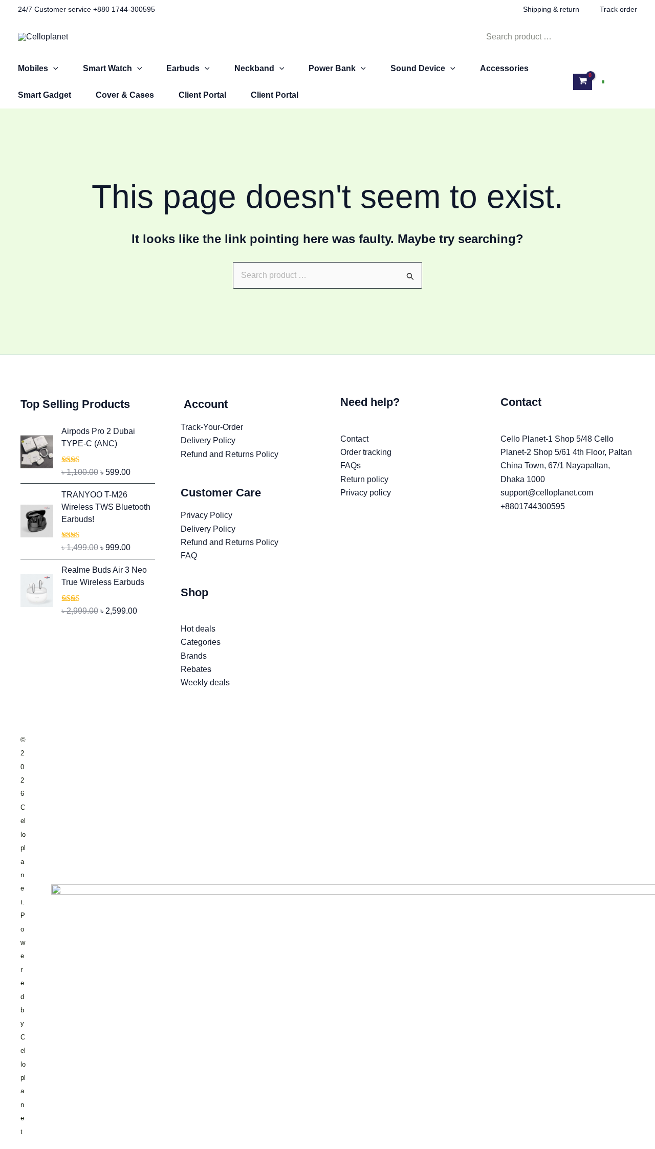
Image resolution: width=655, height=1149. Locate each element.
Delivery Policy (208, 440)
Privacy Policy (206, 515)
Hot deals (198, 628)
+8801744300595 (532, 506)
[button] (53, 68)
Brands (194, 656)
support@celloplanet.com (546, 492)
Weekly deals (205, 682)
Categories (201, 642)
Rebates (196, 669)
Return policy (364, 479)
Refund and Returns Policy (229, 454)
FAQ (189, 555)
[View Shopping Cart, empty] (582, 82)
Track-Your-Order (212, 427)
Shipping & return (551, 9)
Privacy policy (365, 492)
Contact (354, 439)
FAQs (350, 465)
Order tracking (365, 452)
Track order (618, 9)
